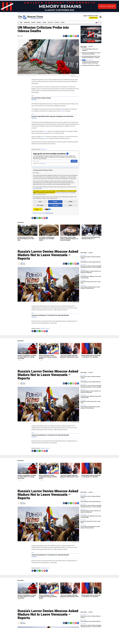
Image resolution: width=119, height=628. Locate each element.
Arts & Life (50, 22)
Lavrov (48, 328)
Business (39, 22)
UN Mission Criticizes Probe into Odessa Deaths (43, 29)
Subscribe (74, 161)
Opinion (44, 22)
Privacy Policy (43, 163)
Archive (63, 22)
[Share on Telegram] (68, 36)
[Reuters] (19, 264)
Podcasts (56, 22)
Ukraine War (27, 22)
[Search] (100, 22)
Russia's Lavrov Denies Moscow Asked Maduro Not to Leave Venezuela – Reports (48, 254)
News (21, 22)
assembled (46, 138)
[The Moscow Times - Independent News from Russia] (30, 16)
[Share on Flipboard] (76, 36)
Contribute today (93, 17)
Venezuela (42, 328)
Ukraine (42, 149)
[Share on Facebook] (64, 36)
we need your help (37, 188)
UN (46, 149)
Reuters (23, 263)
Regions (33, 22)
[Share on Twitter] (66, 36)
